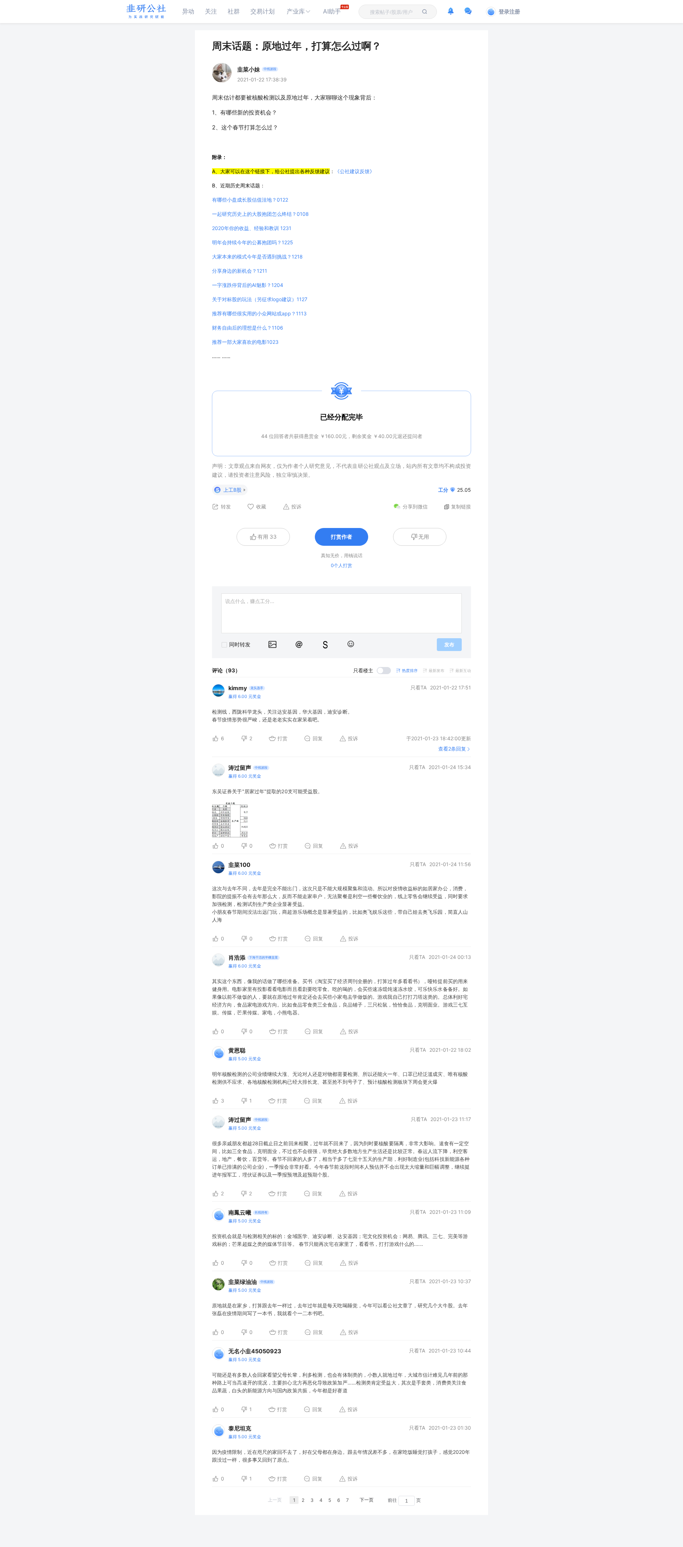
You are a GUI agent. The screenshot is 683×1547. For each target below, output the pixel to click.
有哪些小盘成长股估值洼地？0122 (250, 200)
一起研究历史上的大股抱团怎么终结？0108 (260, 214)
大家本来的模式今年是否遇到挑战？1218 (257, 257)
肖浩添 (236, 957)
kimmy (237, 688)
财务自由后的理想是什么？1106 (247, 328)
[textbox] (393, 12)
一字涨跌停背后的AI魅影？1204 (247, 285)
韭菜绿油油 (242, 1281)
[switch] (372, 670)
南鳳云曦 (239, 1212)
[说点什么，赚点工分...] (341, 613)
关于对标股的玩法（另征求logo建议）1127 (259, 299)
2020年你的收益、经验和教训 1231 (251, 228)
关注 (211, 11)
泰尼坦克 (239, 1428)
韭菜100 (239, 864)
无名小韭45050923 (254, 1351)
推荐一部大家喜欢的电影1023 (245, 342)
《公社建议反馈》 (355, 171)
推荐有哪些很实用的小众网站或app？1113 (259, 313)
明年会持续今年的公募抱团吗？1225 (252, 242)
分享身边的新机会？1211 (239, 271)
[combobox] (393, 11)
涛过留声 (239, 767)
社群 (234, 11)
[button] (298, 11)
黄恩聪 (236, 1050)
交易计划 (262, 11)
